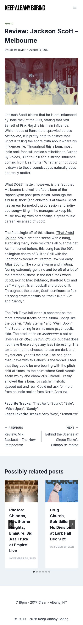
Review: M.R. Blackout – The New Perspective (20, 436)
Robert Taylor (16, 49)
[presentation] (21, 491)
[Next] (72, 524)
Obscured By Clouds (40, 339)
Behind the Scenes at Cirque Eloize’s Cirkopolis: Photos (61, 436)
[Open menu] (74, 8)
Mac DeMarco (37, 280)
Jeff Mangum (15, 285)
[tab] (34, 572)
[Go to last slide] (11, 524)
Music (9, 23)
